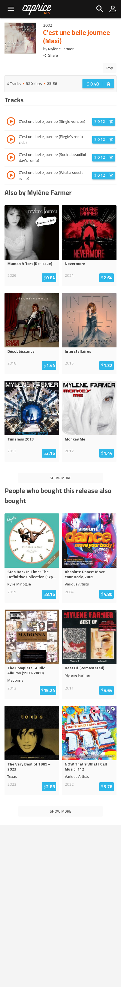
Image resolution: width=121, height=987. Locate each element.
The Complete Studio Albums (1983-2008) (26, 670)
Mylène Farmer (61, 48)
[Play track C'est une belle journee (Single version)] (11, 122)
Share (53, 55)
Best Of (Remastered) (84, 667)
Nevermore (75, 263)
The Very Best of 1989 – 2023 (29, 767)
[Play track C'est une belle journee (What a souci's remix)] (11, 176)
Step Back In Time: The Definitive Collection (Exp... (31, 574)
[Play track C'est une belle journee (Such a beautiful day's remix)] (11, 158)
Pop (109, 68)
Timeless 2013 (20, 439)
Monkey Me (75, 439)
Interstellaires (78, 351)
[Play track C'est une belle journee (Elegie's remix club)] (11, 140)
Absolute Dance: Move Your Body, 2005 (85, 574)
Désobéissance (21, 351)
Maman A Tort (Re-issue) (29, 263)
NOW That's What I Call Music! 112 (86, 767)
